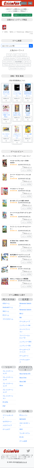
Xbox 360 (22, 382)
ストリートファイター (23, 65)
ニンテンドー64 (24, 325)
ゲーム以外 (23, 441)
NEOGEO (22, 419)
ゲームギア (6, 429)
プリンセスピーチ (23, 58)
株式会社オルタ (21, 462)
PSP (4, 406)
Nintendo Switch (25, 310)
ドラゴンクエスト (10, 58)
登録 (30, 3)
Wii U (21, 314)
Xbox (21, 385)
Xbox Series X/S (24, 374)
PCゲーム (6, 315)
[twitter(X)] (28, 451)
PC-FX (21, 437)
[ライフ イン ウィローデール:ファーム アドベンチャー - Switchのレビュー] (4, 229)
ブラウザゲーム (8, 319)
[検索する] (31, 46)
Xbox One (22, 378)
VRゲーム (6, 311)
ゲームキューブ (24, 321)
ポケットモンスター (20, 55)
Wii (20, 317)
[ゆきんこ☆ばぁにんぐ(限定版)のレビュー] (4, 281)
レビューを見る (26, 170)
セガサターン (7, 421)
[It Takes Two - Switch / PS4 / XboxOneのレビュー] (4, 243)
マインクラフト (7, 62)
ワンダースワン (24, 433)
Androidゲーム (8, 307)
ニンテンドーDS (25, 346)
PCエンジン (23, 415)
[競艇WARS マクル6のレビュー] (4, 269)
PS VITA (5, 402)
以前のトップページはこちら (22, 15)
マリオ (9, 55)
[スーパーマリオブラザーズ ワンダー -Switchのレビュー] (4, 215)
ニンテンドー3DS (25, 342)
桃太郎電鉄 (18, 62)
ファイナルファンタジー (17, 68)
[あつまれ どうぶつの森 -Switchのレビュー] (4, 203)
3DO (21, 429)
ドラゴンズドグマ (8, 65)
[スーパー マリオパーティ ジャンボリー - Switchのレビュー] (4, 177)
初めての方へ (7, 15)
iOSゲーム (6, 303)
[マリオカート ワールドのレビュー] (4, 191)
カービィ (27, 62)
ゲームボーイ (24, 356)
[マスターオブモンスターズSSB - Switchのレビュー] (4, 163)
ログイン (23, 3)
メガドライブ (7, 425)
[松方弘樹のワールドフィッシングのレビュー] (4, 257)
